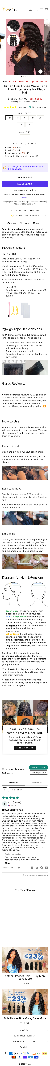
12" (9, 118)
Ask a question (38, 772)
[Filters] (4, 789)
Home (5, 81)
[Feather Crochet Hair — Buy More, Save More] (25, 960)
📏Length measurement (25, 216)
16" (24, 118)
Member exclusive (24, 1041)
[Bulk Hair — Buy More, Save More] (25, 1002)
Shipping (14, 102)
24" (29, 124)
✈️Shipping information (25, 211)
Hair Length (25, 113)
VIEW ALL (25, 983)
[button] (10, 107)
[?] (35, 204)
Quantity (25, 132)
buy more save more (25, 144)
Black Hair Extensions (19, 81)
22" (21, 124)
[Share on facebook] (31, 868)
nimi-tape (27, 642)
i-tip (36, 642)
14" (17, 118)
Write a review (39, 767)
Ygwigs (24, 1030)
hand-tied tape (22, 645)
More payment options (25, 190)
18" (32, 118)
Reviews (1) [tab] (13, 782)
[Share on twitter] (36, 867)
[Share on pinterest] (41, 867)
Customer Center (24, 1036)
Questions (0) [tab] (36, 782)
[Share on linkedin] (46, 867)
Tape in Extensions (38, 81)
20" (40, 118)
